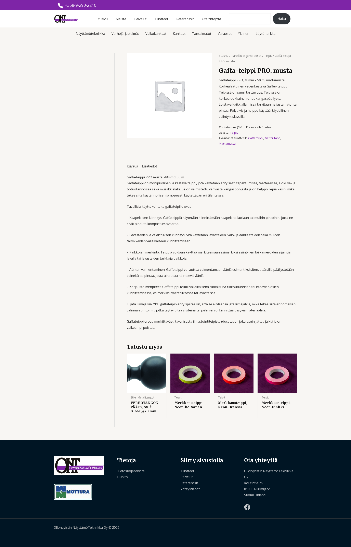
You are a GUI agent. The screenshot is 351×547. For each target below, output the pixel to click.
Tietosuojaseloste (131, 471)
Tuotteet (161, 19)
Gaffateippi (255, 138)
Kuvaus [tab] (132, 166)
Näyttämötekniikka (90, 33)
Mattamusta (227, 143)
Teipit (268, 55)
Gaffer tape (272, 138)
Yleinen (243, 33)
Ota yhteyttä (211, 19)
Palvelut (140, 19)
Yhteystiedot (190, 489)
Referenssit (185, 19)
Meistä (121, 19)
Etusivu (102, 19)
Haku (282, 18)
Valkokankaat (155, 33)
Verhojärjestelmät (125, 33)
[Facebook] (247, 507)
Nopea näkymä (146, 389)
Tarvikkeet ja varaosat (246, 55)
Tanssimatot (201, 33)
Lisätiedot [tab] (149, 166)
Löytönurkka (265, 33)
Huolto (122, 477)
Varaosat (225, 33)
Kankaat (179, 33)
